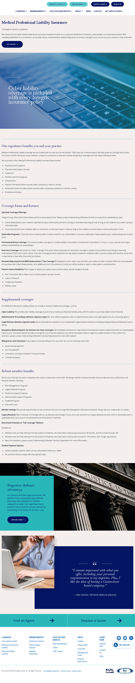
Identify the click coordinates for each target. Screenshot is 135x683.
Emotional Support (36, 641)
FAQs (101, 656)
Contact (98, 11)
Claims (55, 647)
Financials (81, 648)
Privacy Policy (76, 671)
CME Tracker (58, 651)
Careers (81, 641)
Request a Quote (56, 4)
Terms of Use (65, 671)
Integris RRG (82, 645)
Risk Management (60, 643)
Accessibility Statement (51, 671)
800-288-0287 (124, 645)
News (88, 11)
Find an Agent (77, 4)
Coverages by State (9, 641)
